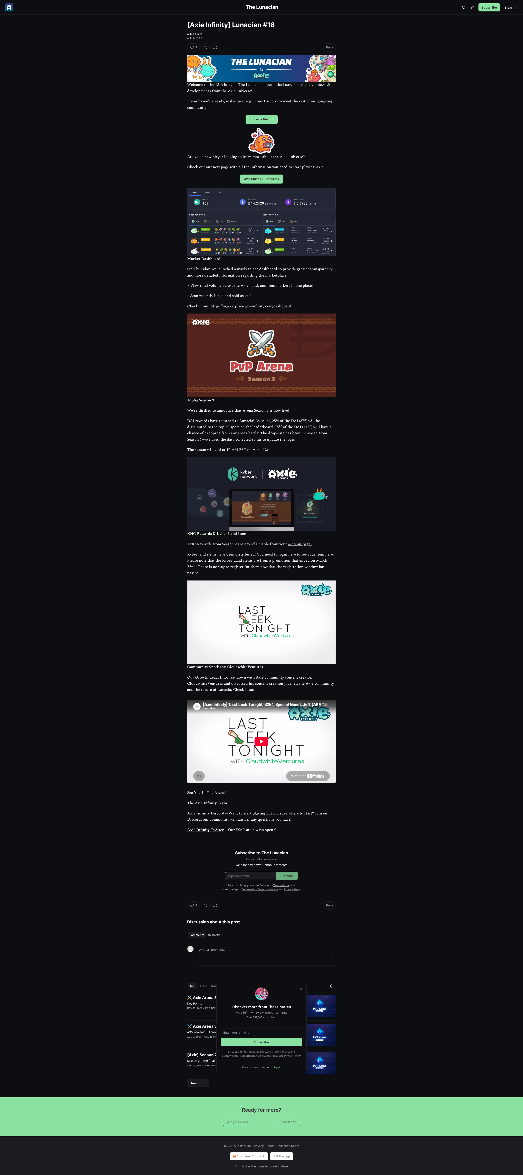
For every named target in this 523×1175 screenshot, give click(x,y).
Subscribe (489, 7)
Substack (241, 1166)
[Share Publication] (473, 7)
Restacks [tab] (214, 935)
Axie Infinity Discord (205, 813)
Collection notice (288, 1146)
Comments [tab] (197, 935)
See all (195, 1083)
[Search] (464, 7)
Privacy (259, 1146)
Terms (270, 1146)
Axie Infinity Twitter (205, 830)
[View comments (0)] (205, 47)
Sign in (510, 7)
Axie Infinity (195, 33)
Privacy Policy (292, 1055)
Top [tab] (192, 986)
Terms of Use (281, 1051)
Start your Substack (251, 1156)
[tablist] (204, 935)
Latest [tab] (202, 986)
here (292, 554)
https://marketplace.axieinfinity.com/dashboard (251, 306)
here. (329, 554)
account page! (300, 544)
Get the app (281, 1156)
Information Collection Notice (260, 1055)
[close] (300, 989)
